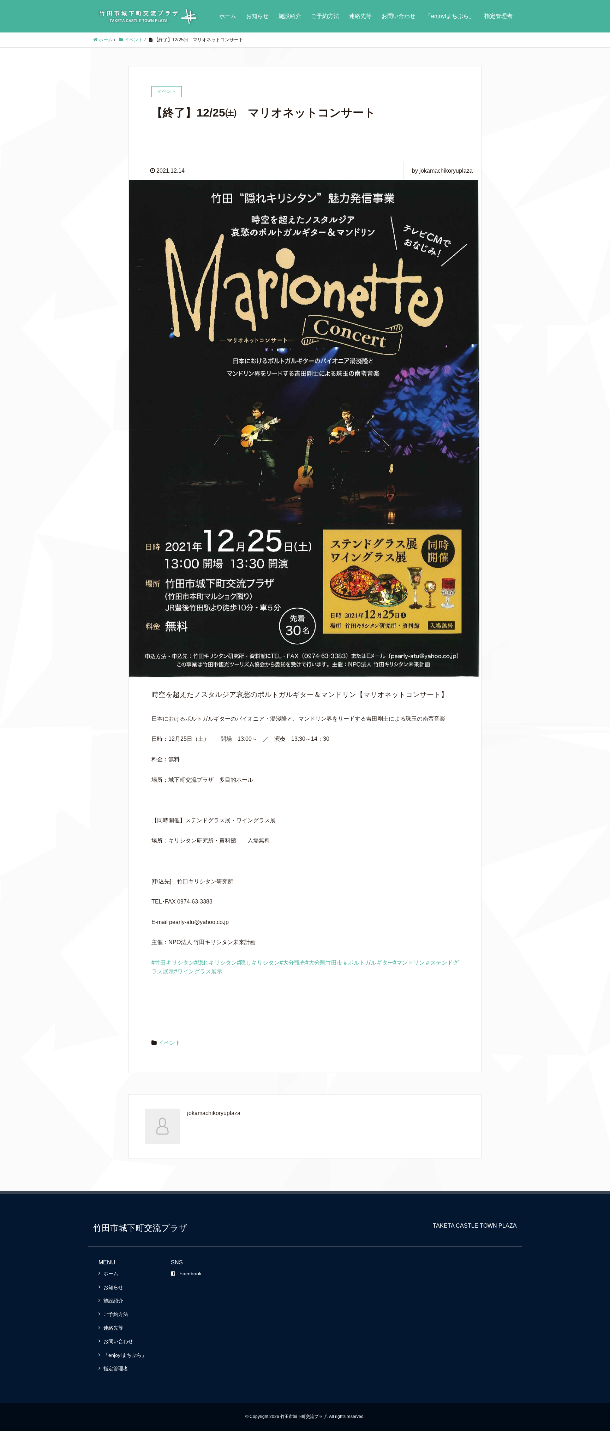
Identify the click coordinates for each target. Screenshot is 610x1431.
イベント (169, 1043)
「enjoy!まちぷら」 (449, 16)
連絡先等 (360, 16)
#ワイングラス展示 (198, 971)
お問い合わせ (398, 16)
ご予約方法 (325, 16)
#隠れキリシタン (215, 963)
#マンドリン (409, 963)
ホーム (227, 16)
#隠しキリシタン (258, 963)
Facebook (190, 1273)
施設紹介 (290, 16)
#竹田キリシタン (172, 963)
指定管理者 (498, 16)
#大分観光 (292, 963)
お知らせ (257, 16)
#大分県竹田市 (323, 963)
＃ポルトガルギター (367, 963)
